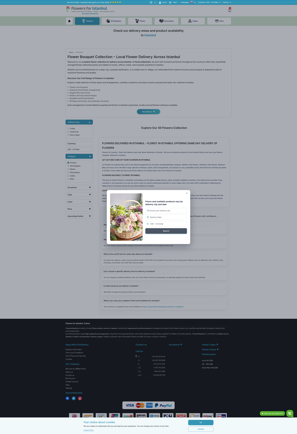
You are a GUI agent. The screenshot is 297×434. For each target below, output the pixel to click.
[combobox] (166, 210)
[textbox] (164, 210)
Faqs (174, 2)
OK (201, 422)
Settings (201, 429)
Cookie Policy (89, 430)
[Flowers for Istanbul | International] (153, 2)
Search (166, 231)
